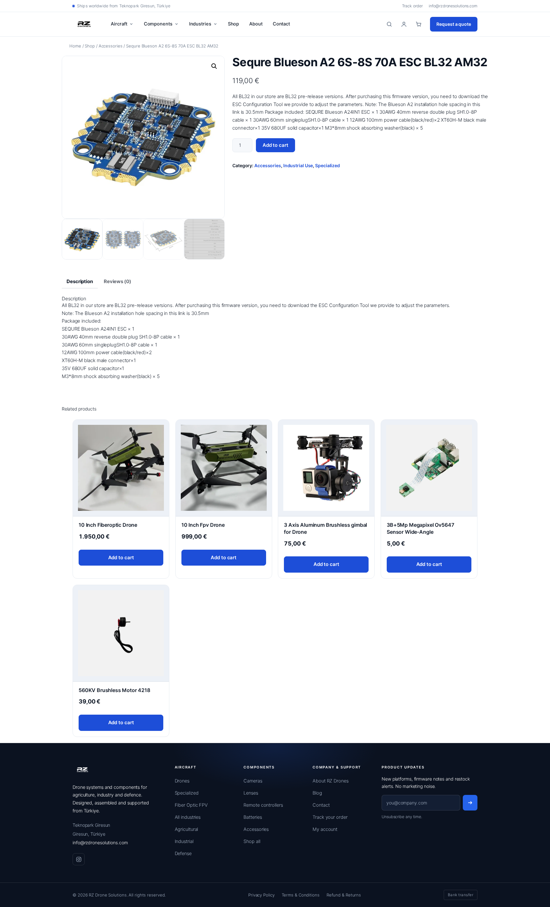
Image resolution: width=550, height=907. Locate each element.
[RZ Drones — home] (83, 769)
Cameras (252, 781)
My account (325, 829)
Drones (182, 781)
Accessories (111, 45)
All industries (188, 817)
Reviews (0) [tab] (117, 281)
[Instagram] (79, 859)
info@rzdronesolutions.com (453, 6)
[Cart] (418, 24)
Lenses (250, 793)
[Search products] (389, 24)
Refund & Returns (344, 894)
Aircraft (119, 24)
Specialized (327, 165)
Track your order (330, 817)
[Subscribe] (470, 803)
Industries (200, 24)
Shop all (251, 841)
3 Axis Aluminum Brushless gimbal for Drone (325, 528)
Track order (412, 6)
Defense (183, 853)
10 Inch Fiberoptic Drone (108, 525)
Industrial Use (298, 165)
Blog (317, 793)
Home (75, 45)
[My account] (404, 24)
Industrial (184, 841)
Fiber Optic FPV (191, 805)
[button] (214, 66)
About (256, 24)
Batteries (252, 817)
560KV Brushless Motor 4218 (114, 690)
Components (158, 24)
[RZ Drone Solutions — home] (84, 24)
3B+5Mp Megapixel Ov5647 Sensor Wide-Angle (420, 528)
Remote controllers (263, 805)
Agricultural (186, 829)
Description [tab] (80, 281)
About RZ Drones (331, 781)
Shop (233, 24)
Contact (281, 24)
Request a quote (453, 24)
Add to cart (275, 145)
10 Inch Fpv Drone (203, 525)
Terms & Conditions (301, 894)
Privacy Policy (261, 894)
